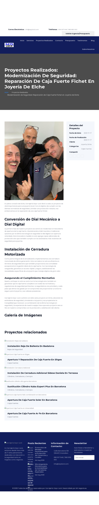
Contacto (59, 40)
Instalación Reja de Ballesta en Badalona (30, 346)
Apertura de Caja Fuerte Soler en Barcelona (32, 400)
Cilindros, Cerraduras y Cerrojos (20, 376)
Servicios (30, 40)
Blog (92, 40)
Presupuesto (70, 40)
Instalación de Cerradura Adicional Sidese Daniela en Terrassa (42, 373)
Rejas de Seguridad (15, 349)
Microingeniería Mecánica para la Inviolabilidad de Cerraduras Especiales (41, 468)
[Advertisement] (49, 13)
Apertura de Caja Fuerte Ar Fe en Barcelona (32, 413)
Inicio (22, 40)
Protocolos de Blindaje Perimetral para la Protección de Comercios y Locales (41, 452)
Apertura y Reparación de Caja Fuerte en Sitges (34, 359)
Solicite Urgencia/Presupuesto (78, 34)
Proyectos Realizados (44, 40)
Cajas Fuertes (86, 149)
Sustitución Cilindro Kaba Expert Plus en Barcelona (36, 386)
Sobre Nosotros (88, 49)
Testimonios (82, 40)
